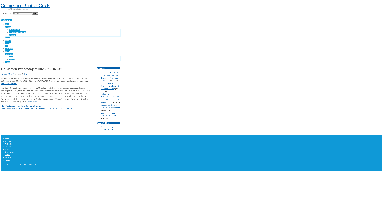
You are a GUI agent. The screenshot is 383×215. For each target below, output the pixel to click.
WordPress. (68, 169)
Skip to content (6, 20)
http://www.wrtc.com (9, 84)
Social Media (9, 157)
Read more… (33, 102)
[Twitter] (113, 127)
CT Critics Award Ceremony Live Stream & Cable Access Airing (110, 86)
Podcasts (8, 144)
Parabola (60, 169)
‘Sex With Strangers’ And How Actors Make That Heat (21, 106)
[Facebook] (105, 127)
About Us (8, 138)
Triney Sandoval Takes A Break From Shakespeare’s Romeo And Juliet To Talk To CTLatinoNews (36, 109)
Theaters (8, 147)
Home (7, 136)
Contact (8, 160)
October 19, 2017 (8, 74)
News (25, 74)
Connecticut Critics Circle (25, 5)
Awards (7, 155)
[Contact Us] (109, 130)
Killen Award (9, 152)
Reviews (8, 141)
